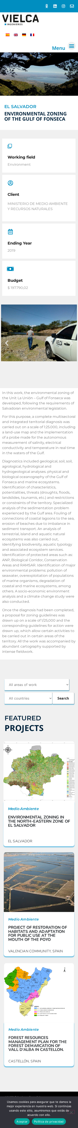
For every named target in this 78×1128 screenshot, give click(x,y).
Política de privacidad (49, 1121)
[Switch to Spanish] (7, 34)
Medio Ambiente (23, 809)
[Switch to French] (32, 34)
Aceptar (22, 1121)
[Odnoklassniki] (47, 6)
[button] (72, 46)
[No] (71, 1112)
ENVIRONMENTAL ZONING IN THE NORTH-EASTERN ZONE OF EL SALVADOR (39, 821)
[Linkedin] (55, 6)
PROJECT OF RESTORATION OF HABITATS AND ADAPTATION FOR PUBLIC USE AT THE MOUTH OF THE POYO (37, 933)
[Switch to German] (24, 34)
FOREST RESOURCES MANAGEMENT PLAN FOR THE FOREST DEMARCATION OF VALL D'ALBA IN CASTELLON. (37, 1043)
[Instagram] (63, 6)
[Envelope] (72, 6)
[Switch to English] (16, 34)
